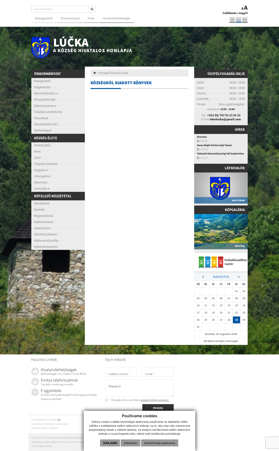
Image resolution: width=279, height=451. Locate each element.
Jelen (37, 157)
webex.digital (50, 442)
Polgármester (42, 87)
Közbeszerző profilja (46, 240)
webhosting (37, 442)
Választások (41, 118)
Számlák (39, 209)
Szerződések (41, 203)
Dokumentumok (44, 106)
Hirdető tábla (42, 145)
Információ (40, 182)
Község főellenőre (45, 99)
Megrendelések (43, 216)
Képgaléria (41, 170)
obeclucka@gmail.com (225, 119)
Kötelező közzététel (46, 247)
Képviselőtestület (45, 93)
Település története (46, 164)
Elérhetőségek (42, 130)
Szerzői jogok (62, 424)
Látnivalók (40, 188)
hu (239, 20)
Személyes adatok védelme (44, 428)
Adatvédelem (42, 228)
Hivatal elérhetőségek (116, 18)
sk (232, 20)
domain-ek (63, 442)
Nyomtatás (52, 419)
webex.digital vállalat (41, 446)
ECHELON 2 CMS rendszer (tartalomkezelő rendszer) (56, 437)
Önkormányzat (70, 18)
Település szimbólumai (48, 112)
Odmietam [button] (130, 443)
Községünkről (44, 18)
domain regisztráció (80, 442)
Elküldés (158, 408)
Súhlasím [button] (110, 443)
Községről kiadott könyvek (113, 73)
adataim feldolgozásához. (154, 400)
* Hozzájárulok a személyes (139, 400)
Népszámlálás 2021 (46, 124)
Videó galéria (42, 176)
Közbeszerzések (43, 222)
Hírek (91, 18)
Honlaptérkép (38, 419)
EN (245, 20)
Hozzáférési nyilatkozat (42, 424)
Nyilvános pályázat (45, 234)
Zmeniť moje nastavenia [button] (159, 443)
